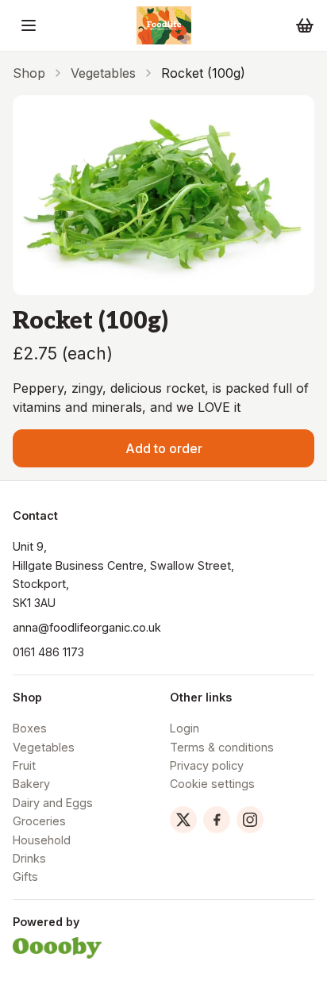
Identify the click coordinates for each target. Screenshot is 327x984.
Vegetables (103, 73)
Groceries (39, 821)
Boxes (30, 728)
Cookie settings (212, 783)
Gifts (25, 876)
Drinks (29, 858)
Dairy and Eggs (53, 802)
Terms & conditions (222, 747)
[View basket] (305, 25)
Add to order (163, 448)
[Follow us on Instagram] (250, 819)
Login (184, 728)
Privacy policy (207, 765)
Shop (29, 73)
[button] (28, 25)
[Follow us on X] (183, 819)
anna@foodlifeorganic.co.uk (87, 627)
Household (42, 840)
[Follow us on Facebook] (216, 819)
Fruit (24, 765)
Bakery (31, 783)
